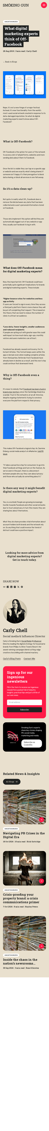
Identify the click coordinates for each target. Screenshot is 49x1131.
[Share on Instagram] (15, 587)
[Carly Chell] (15, 611)
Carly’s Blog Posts (12, 658)
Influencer (37, 641)
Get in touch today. (24, 559)
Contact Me (29, 658)
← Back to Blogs (10, 62)
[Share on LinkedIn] (11, 587)
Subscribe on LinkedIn (29, 743)
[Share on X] (18, 587)
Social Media (26, 641)
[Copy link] (4, 587)
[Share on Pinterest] (22, 587)
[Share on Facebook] (8, 587)
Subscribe (24, 709)
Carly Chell (15, 630)
